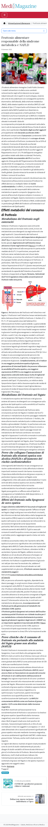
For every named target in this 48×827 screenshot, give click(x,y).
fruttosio (5, 773)
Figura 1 (32, 245)
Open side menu (9, 31)
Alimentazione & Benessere (19, 23)
